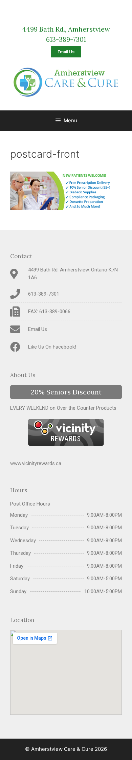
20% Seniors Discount (66, 392)
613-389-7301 (66, 39)
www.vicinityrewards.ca (35, 463)
